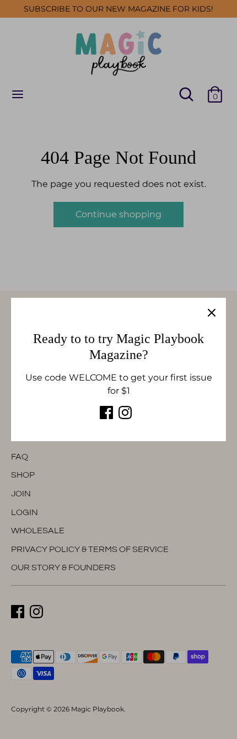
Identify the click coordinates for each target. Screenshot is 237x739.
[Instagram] (125, 412)
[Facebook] (106, 412)
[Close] (212, 312)
